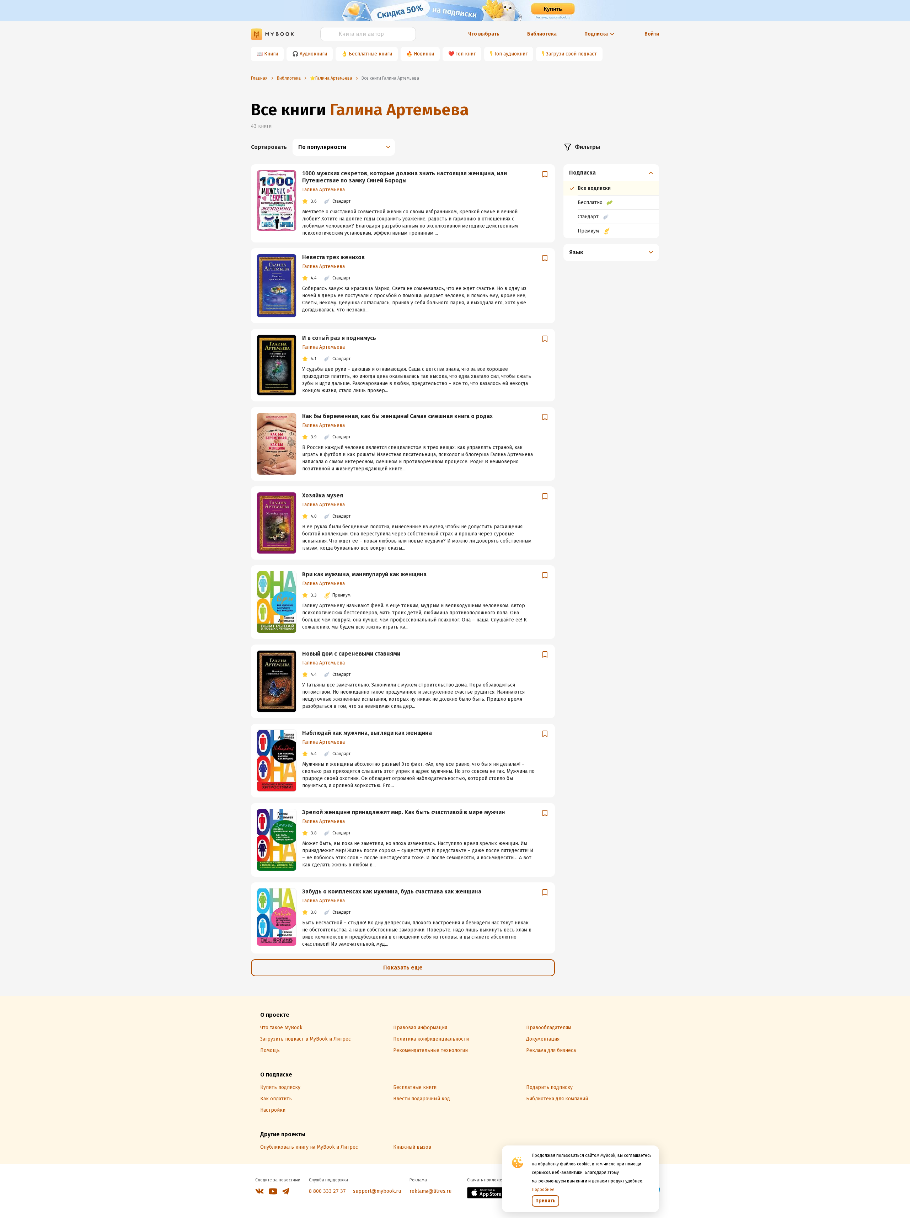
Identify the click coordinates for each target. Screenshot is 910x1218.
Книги (271, 54)
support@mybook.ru (377, 1191)
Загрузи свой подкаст (571, 54)
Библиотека (542, 34)
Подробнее (543, 1189)
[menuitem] (611, 201)
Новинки (424, 54)
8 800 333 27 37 (327, 1191)
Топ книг (466, 54)
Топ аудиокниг (511, 54)
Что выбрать (483, 34)
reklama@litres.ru (430, 1191)
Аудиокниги (313, 54)
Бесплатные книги (370, 54)
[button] (611, 172)
